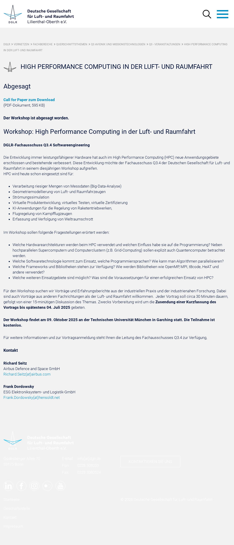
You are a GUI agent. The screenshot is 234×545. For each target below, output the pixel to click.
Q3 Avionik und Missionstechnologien (118, 44)
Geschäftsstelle (16, 508)
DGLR (6, 44)
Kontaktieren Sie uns (150, 461)
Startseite (11, 499)
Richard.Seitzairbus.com (27, 374)
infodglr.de (89, 458)
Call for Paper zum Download (29, 99)
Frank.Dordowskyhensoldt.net (31, 397)
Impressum (13, 526)
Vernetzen (21, 44)
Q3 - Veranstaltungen (164, 44)
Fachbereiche (43, 44)
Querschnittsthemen (71, 44)
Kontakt (9, 517)
